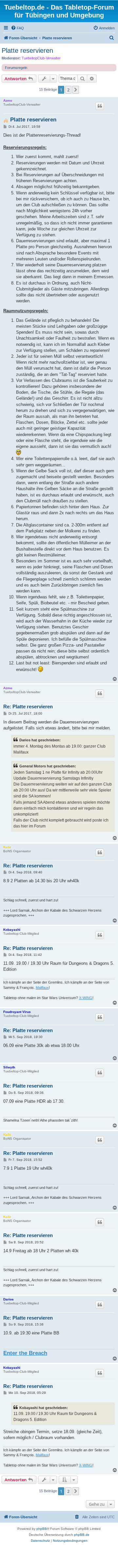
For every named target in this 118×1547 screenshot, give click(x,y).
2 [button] (68, 90)
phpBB (41, 1528)
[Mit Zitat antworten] (99, 106)
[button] (75, 90)
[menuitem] (17, 28)
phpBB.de (81, 1534)
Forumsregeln (16, 68)
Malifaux (42, 988)
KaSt (7, 847)
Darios (8, 1299)
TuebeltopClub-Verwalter (41, 58)
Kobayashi (11, 929)
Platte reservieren (27, 50)
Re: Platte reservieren (28, 706)
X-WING (85, 998)
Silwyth (9, 1067)
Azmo (7, 100)
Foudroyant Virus (17, 1012)
